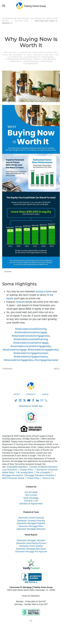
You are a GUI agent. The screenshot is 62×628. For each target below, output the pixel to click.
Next (56, 369)
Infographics (31, 61)
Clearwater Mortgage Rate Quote (31, 549)
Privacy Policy (33, 478)
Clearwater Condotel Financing (31, 520)
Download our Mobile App (30, 406)
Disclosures (42, 469)
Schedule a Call (31, 500)
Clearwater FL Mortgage (38, 57)
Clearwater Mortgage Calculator (31, 540)
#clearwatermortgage (15, 349)
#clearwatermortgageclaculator (31, 353)
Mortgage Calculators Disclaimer (40, 475)
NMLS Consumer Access (13, 478)
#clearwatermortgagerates (18, 360)
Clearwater (15, 57)
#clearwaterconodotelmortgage (30, 342)
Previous (8, 369)
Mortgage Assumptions (12, 475)
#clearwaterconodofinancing (30, 328)
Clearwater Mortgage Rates (31, 526)
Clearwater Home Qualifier (31, 546)
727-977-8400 (31, 492)
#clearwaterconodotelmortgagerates (31, 346)
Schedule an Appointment (31, 503)
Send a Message (31, 498)
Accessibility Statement (17, 467)
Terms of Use (48, 478)
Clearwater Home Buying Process (31, 543)
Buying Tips (52, 55)
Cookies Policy (27, 469)
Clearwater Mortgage (18, 59)
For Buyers (49, 59)
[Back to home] (31, 6)
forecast (20, 301)
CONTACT (31, 394)
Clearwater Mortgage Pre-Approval (31, 551)
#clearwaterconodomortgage (31, 332)
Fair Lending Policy (24, 472)
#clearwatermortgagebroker (43, 349)
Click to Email (31, 495)
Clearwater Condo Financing (31, 517)
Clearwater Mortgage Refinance (31, 529)
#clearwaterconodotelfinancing (31, 339)
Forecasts (16, 61)
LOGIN (45, 394)
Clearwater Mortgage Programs (31, 523)
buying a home (43, 291)
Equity (37, 59)
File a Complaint (43, 472)
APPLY (17, 394)
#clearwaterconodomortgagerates (31, 335)
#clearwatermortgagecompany (31, 356)
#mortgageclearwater (46, 360)
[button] (3, 6)
